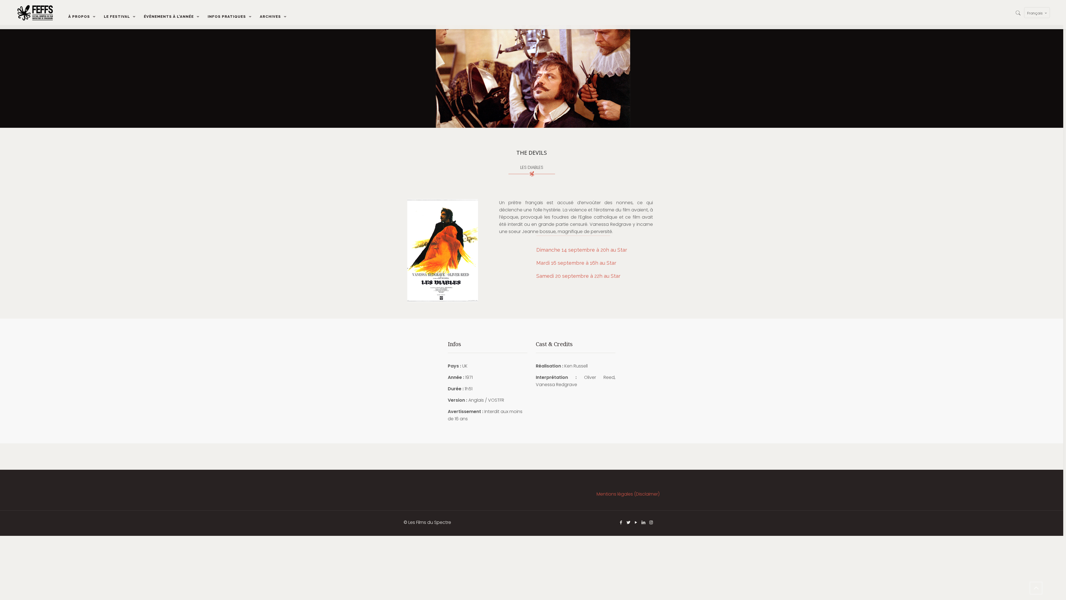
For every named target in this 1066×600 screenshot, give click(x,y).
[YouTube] (636, 522)
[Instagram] (651, 522)
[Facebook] (621, 522)
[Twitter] (629, 522)
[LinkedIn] (644, 522)
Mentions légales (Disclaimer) (628, 494)
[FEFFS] (35, 12)
